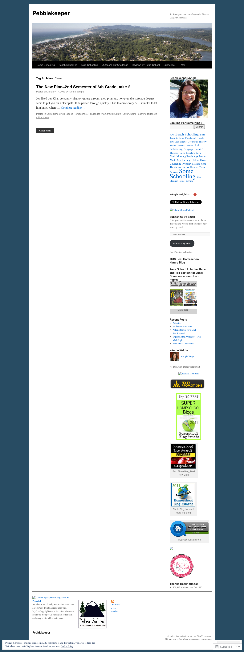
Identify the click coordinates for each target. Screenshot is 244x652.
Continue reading (73, 107)
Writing (189, 180)
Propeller (186, 163)
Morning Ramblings (187, 156)
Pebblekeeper (51, 13)
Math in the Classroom (183, 343)
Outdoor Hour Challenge (115, 65)
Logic (198, 152)
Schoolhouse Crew (194, 167)
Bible (202, 134)
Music (173, 160)
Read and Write (199, 163)
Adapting (177, 322)
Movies (202, 156)
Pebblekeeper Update (182, 326)
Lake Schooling (89, 65)
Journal (189, 145)
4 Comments (42, 117)
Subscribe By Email (182, 217)
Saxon (126, 113)
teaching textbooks (147, 113)
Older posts (45, 130)
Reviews (175, 167)
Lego (182, 152)
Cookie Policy (67, 646)
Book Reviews (177, 138)
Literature (190, 152)
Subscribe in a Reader (115, 608)
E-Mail (181, 65)
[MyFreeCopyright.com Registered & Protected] (53, 600)
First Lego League (178, 141)
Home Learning (177, 145)
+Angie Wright (76, 91)
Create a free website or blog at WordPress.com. (189, 635)
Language (188, 149)
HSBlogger (94, 113)
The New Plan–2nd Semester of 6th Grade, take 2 (83, 86)
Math (118, 113)
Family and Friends (194, 137)
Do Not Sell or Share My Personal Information (190, 639)
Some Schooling (46, 65)
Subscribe (169, 65)
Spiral (133, 113)
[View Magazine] (183, 304)
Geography (193, 141)
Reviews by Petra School (146, 65)
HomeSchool (80, 113)
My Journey (183, 160)
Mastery (111, 113)
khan (103, 113)
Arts (172, 134)
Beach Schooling (68, 65)
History (202, 141)
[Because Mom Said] (188, 373)
